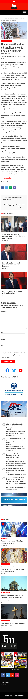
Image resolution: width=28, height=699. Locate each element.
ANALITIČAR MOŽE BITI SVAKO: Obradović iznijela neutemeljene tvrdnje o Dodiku (16, 441)
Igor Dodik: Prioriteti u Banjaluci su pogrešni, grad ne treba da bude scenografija (11, 265)
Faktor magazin (5, 682)
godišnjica (4, 181)
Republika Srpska (8, 41)
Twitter (8, 675)
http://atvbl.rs (7, 178)
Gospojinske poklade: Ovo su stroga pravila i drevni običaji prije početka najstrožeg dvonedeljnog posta (13, 597)
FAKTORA (15, 377)
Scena (6, 538)
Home (2, 18)
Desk (3, 41)
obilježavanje (8, 181)
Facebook (3, 675)
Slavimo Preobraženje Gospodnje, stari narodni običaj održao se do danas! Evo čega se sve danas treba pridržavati (13, 569)
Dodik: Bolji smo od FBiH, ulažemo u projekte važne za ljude (12, 292)
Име (2, 332)
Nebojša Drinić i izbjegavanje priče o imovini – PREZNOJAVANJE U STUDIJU (13, 455)
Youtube (12, 675)
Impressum (4, 685)
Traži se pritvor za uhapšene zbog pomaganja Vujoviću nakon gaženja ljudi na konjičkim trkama (13, 236)
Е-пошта (3, 339)
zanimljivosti (7, 564)
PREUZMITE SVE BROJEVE (14, 669)
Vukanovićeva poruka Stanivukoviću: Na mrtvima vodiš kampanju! (14, 426)
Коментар (4, 312)
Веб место (3, 346)
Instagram (17, 675)
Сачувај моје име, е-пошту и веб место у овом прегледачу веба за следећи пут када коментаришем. (13, 355)
